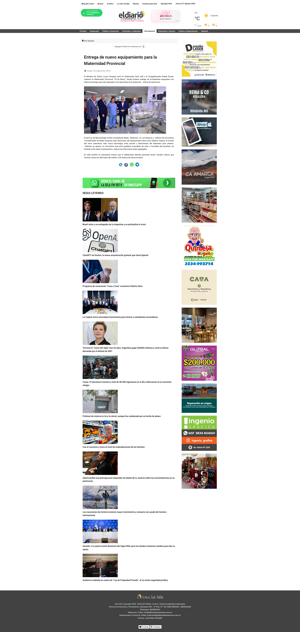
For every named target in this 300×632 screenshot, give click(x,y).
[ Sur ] (178, 20)
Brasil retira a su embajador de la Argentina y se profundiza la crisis (114, 224)
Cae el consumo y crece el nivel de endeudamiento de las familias (114, 447)
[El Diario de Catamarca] (132, 16)
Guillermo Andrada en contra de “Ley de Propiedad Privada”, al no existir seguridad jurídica (125, 580)
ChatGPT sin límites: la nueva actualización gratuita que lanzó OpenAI (115, 255)
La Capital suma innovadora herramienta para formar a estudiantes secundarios (120, 317)
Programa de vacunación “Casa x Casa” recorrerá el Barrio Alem (113, 286)
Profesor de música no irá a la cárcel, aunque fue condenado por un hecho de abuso (122, 416)
